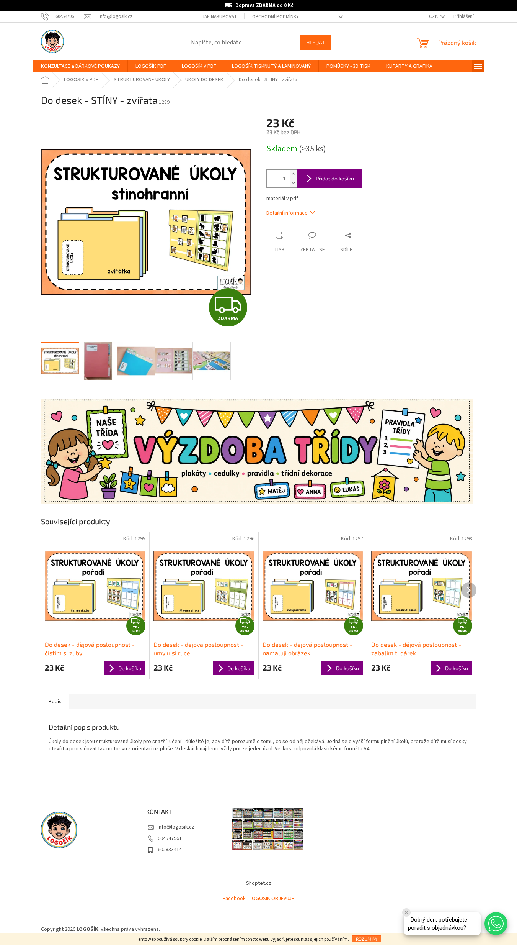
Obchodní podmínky (275, 16)
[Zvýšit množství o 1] (293, 174)
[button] (495, 923)
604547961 (170, 838)
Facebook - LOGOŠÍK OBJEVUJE (258, 898)
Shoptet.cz (258, 883)
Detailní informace (287, 213)
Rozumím (366, 939)
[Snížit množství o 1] (293, 183)
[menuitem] (80, 66)
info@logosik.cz (176, 827)
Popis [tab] (55, 701)
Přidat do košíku (335, 178)
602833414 (170, 849)
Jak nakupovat (219, 16)
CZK (434, 16)
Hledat (315, 42)
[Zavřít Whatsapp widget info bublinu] (406, 912)
